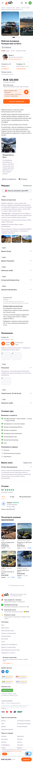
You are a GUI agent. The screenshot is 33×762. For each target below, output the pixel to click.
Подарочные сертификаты (9, 644)
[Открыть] (31, 251)
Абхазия (3, 736)
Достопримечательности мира (10, 650)
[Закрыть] (31, 200)
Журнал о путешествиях (8, 647)
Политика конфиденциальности (13, 703)
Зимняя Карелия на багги (23, 571)
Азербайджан (5, 745)
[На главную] (9, 3)
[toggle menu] (2, 3)
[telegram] (7, 671)
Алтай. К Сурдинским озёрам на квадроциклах (7, 543)
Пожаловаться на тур (17, 585)
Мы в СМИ (4, 639)
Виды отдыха (5, 628)
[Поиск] (22, 3)
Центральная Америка (24, 723)
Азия (2, 723)
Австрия (3, 742)
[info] (28, 606)
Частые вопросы (6, 636)
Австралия (4, 739)
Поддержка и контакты (8, 653)
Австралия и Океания (23, 720)
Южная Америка (22, 726)
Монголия (20, 745)
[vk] (2, 671)
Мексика (19, 739)
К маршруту (5, 68)
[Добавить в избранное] (13, 525)
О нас (3, 641)
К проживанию (21, 68)
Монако (19, 742)
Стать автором (7, 663)
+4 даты (29, 548)
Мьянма (19, 748)
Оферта (3, 703)
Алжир (3, 748)
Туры (2, 625)
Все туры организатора (15, 59)
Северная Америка (7, 729)
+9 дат (12, 577)
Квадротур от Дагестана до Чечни (24, 543)
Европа (3, 720)
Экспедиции (23, 179)
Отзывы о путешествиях (8, 633)
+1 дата (19, 577)
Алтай (12, 50)
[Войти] (26, 3)
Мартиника (20, 736)
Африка (3, 726)
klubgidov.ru (4, 708)
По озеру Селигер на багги (7, 572)
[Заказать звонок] (30, 3)
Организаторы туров (7, 630)
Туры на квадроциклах (10, 179)
